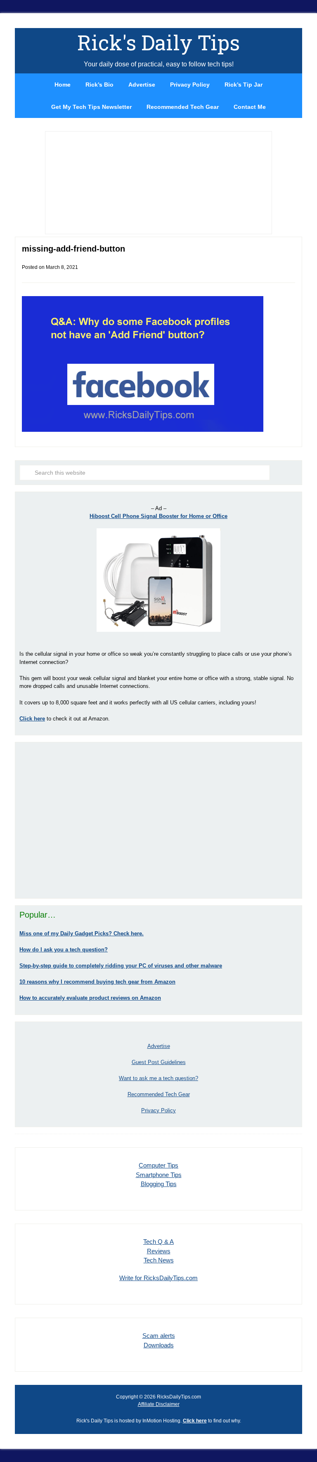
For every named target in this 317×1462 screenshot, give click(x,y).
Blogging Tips (159, 1183)
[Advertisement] (158, 820)
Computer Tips (158, 1165)
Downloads (159, 1345)
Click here (195, 1421)
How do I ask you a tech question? (63, 949)
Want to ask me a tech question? (158, 1078)
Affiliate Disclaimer (159, 1404)
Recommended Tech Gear (159, 1094)
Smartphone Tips (159, 1174)
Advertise (158, 1046)
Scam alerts (158, 1335)
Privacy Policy (158, 1110)
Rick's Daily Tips (158, 42)
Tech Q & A (158, 1241)
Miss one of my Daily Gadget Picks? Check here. (81, 933)
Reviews (158, 1251)
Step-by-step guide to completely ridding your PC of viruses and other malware (120, 966)
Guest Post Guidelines (159, 1062)
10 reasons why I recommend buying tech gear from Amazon (97, 982)
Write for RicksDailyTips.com (158, 1277)
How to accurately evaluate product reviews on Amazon (90, 998)
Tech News (159, 1260)
